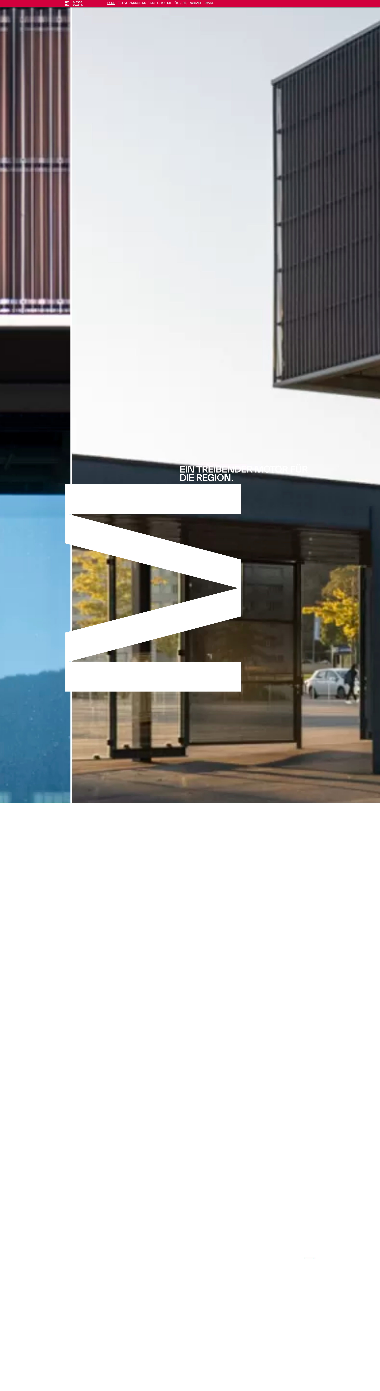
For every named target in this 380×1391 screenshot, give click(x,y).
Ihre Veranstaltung (132, 3)
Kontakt (195, 3)
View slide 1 (286, 1257)
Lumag (208, 3)
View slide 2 (297, 1257)
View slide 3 (309, 1257)
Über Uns (180, 3)
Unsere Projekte (160, 3)
